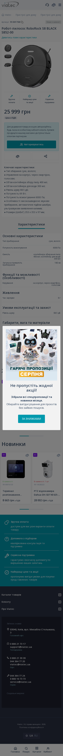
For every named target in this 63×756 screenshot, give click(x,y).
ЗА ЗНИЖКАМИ (31, 419)
